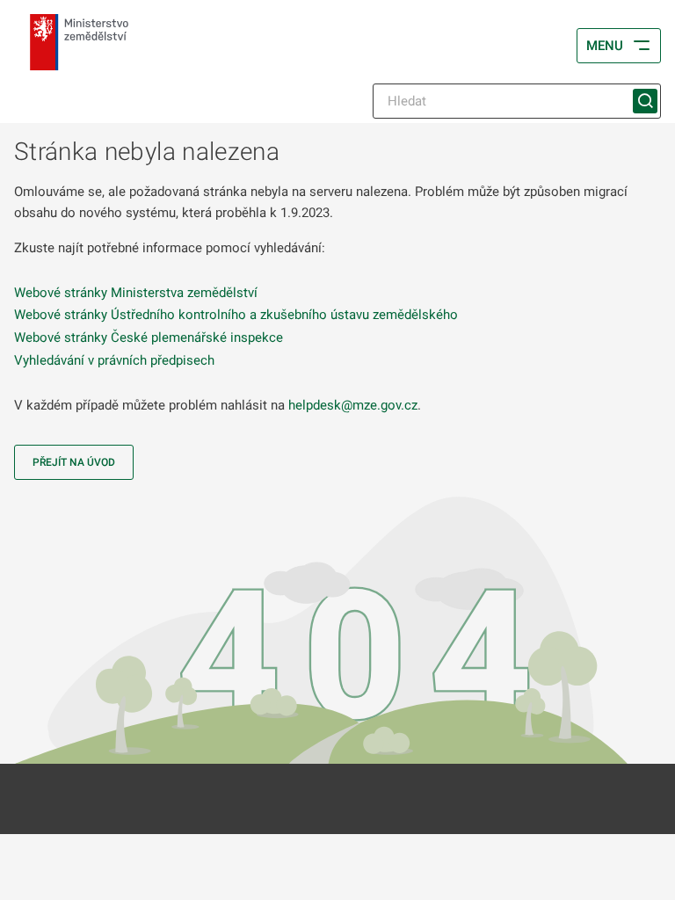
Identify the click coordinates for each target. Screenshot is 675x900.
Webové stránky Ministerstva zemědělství (136, 293)
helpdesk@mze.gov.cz (352, 405)
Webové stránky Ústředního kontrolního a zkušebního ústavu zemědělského (236, 315)
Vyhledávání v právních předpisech (114, 360)
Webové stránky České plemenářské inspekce (148, 337)
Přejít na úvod (74, 462)
